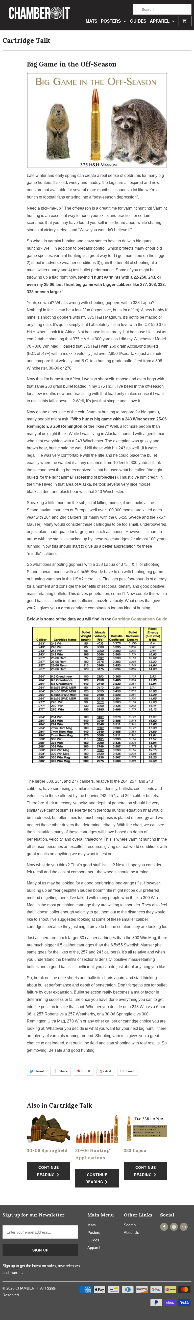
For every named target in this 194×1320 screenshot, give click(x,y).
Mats (91, 21)
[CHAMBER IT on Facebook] (164, 1227)
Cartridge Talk (26, 40)
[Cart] (185, 21)
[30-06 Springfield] (48, 1128)
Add (108, 1071)
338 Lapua (135, 1150)
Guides (138, 21)
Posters (111, 21)
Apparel (160, 21)
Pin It (86, 1071)
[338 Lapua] (145, 1128)
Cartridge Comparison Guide (139, 619)
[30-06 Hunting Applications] (97, 1128)
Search (130, 1225)
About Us (131, 1232)
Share (63, 1071)
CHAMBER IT (26, 1288)
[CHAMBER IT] (36, 14)
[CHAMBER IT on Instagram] (174, 1227)
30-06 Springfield (47, 1150)
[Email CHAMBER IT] (184, 1227)
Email (130, 1071)
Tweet (39, 1071)
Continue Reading (48, 1171)
